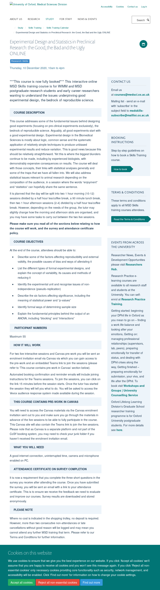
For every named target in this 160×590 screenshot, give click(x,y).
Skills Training (34, 28)
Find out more (91, 582)
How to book (120, 169)
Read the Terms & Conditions (129, 219)
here (119, 430)
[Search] (148, 20)
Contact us (132, 6)
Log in (144, 6)
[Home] (13, 28)
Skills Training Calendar (57, 28)
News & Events (87, 19)
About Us (16, 19)
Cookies (120, 6)
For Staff (66, 19)
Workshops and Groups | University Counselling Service (128, 390)
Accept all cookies (22, 582)
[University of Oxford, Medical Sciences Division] (38, 3)
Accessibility (107, 6)
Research (34, 19)
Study (50, 19)
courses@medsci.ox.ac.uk (131, 94)
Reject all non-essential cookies (57, 582)
